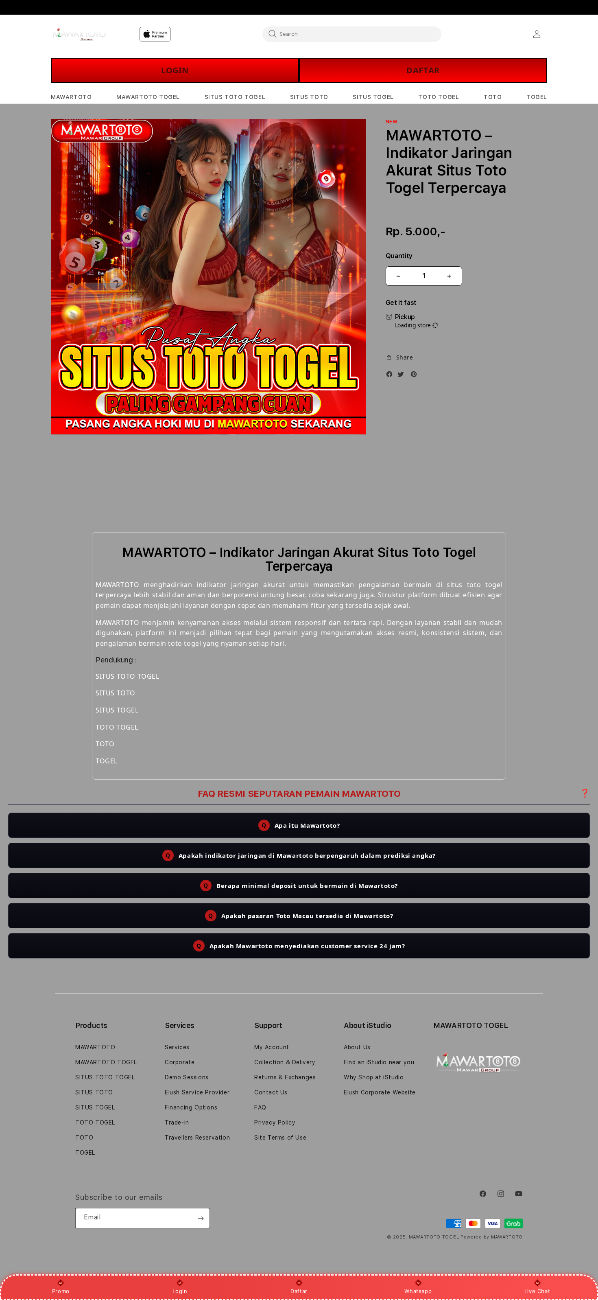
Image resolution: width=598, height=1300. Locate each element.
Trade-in (177, 1122)
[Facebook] (391, 375)
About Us (357, 1047)
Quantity (399, 256)
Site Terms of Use (280, 1137)
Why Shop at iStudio (374, 1077)
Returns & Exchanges (285, 1077)
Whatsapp (418, 1291)
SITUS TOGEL (95, 1107)
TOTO (84, 1137)
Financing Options (191, 1107)
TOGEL (85, 1152)
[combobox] (351, 33)
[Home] (79, 34)
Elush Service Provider (197, 1092)
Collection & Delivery (285, 1062)
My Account (271, 1047)
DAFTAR (423, 70)
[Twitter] (402, 375)
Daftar (299, 1291)
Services (177, 1047)
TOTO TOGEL (95, 1122)
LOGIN (175, 70)
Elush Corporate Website (380, 1092)
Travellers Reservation (197, 1137)
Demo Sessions (187, 1077)
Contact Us (271, 1092)
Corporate (179, 1062)
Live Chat (537, 1291)
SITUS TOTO (94, 1092)
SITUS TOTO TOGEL (105, 1077)
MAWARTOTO (95, 1047)
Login (180, 1291)
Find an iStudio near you (379, 1062)
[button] (71, 97)
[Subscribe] (201, 1218)
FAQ (260, 1107)
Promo (61, 1291)
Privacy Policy (274, 1122)
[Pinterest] (415, 375)
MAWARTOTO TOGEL (106, 1062)
